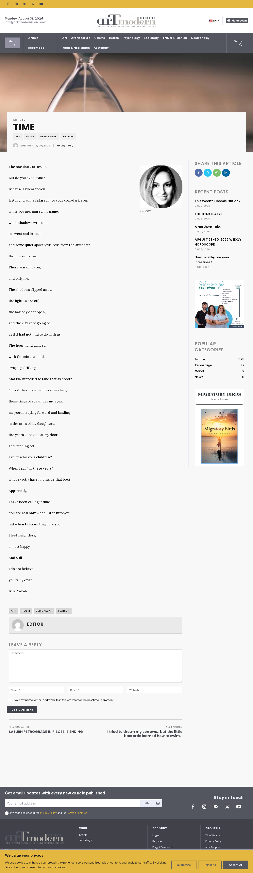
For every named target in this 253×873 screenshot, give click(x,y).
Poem (30, 136)
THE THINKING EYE (208, 214)
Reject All (210, 864)
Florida (68, 136)
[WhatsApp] (217, 173)
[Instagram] (16, 4)
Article (19, 119)
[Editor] (16, 145)
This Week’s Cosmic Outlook (217, 201)
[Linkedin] (226, 173)
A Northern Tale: (208, 226)
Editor (25, 145)
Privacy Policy (48, 812)
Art (17, 136)
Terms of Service (77, 812)
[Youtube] (41, 4)
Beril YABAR (48, 136)
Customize (184, 864)
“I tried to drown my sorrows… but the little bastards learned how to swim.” (144, 733)
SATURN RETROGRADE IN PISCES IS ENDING (46, 731)
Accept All (235, 864)
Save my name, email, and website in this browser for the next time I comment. (64, 700)
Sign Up (148, 803)
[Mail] (24, 4)
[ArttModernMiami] (126, 20)
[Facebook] (8, 4)
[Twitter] (33, 4)
